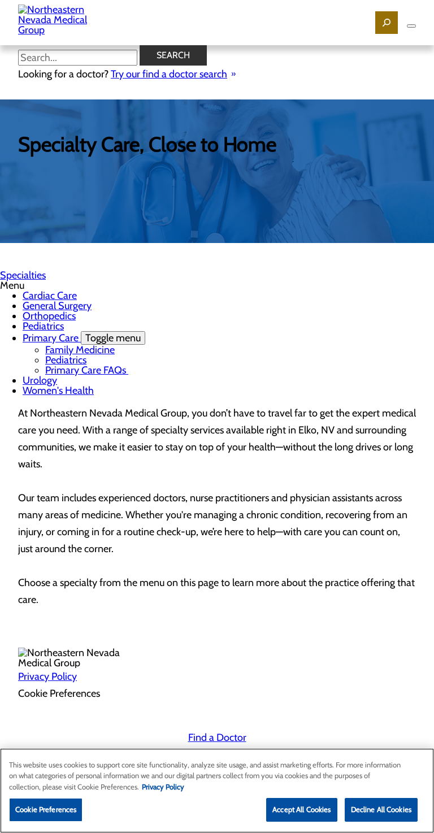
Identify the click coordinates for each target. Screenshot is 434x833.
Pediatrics (43, 326)
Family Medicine (80, 350)
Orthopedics (49, 316)
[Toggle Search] (386, 22)
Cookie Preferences (45, 809)
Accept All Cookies (301, 809)
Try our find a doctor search (169, 74)
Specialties (23, 275)
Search (173, 55)
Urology (40, 380)
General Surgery (57, 306)
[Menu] (411, 26)
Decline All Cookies (381, 809)
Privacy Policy (47, 676)
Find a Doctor (217, 737)
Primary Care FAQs (86, 370)
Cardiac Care (50, 295)
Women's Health (58, 390)
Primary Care (82, 338)
